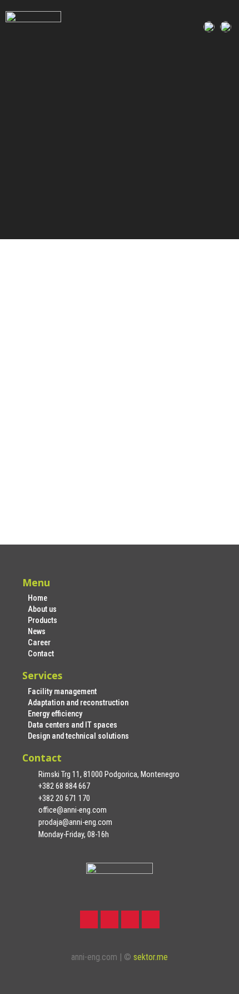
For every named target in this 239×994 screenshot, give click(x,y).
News (37, 631)
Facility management (62, 691)
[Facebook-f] (89, 919)
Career (39, 642)
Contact (41, 654)
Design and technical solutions (78, 736)
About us (42, 609)
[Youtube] (151, 919)
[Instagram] (109, 919)
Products (42, 620)
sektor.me (150, 957)
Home (37, 598)
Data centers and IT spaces (72, 725)
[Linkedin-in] (130, 919)
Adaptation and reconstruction (78, 703)
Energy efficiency (55, 714)
